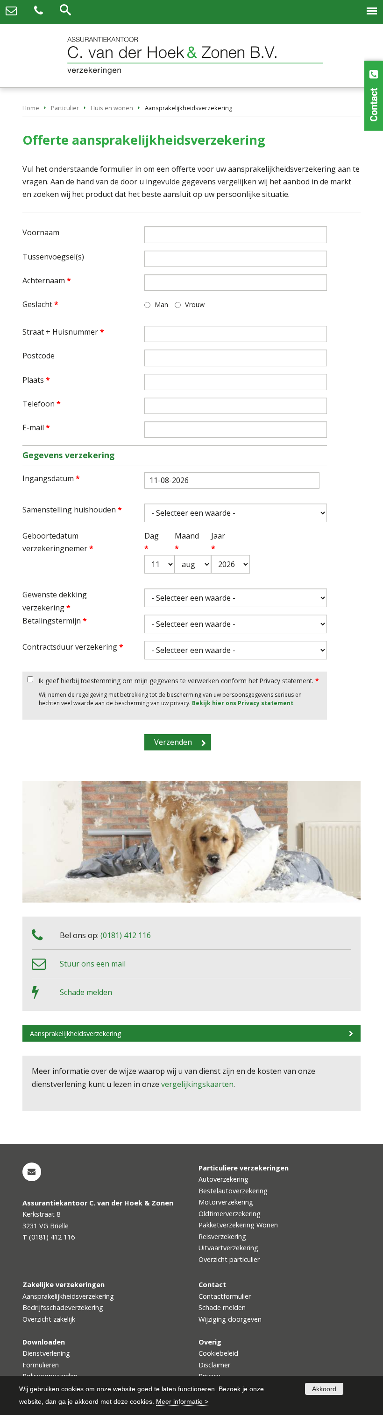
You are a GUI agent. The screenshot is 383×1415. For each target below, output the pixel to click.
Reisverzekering (222, 1236)
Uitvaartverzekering (228, 1247)
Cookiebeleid (218, 1353)
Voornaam (40, 232)
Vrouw (195, 304)
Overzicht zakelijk (48, 1319)
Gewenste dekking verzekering (54, 600)
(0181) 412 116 (125, 935)
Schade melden (86, 992)
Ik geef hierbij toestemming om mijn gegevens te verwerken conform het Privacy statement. (179, 680)
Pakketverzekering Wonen (238, 1224)
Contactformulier (225, 1296)
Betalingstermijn (54, 621)
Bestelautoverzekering (233, 1190)
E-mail (36, 427)
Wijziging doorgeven (230, 1319)
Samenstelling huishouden (72, 509)
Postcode (38, 355)
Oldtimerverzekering (230, 1213)
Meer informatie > (182, 1401)
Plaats (36, 380)
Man (161, 304)
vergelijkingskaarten (197, 1084)
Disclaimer (214, 1364)
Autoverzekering (223, 1179)
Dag (149, 542)
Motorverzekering (226, 1202)
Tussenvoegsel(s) (53, 257)
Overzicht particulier (229, 1259)
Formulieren (40, 1364)
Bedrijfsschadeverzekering (62, 1307)
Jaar (218, 542)
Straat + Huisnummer (63, 332)
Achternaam (46, 280)
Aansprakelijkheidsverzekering (75, 1033)
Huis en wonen (112, 108)
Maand (181, 542)
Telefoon (41, 404)
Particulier (65, 108)
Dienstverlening (46, 1353)
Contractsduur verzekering (72, 647)
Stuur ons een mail (93, 964)
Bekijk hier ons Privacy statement (242, 703)
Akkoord (324, 1389)
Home (30, 108)
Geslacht (40, 304)
